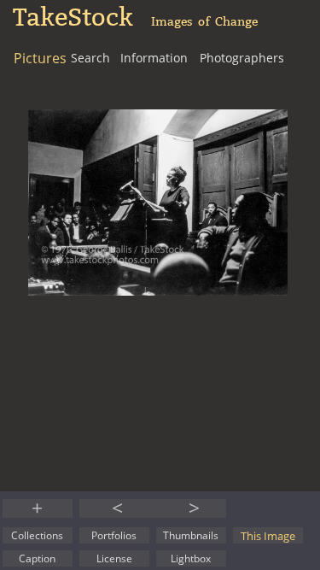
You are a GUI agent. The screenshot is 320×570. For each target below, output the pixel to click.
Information (154, 58)
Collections (37, 535)
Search (90, 58)
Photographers (242, 58)
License (114, 558)
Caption (37, 558)
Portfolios (114, 535)
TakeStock (73, 17)
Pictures (40, 58)
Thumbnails (190, 535)
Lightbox (191, 558)
